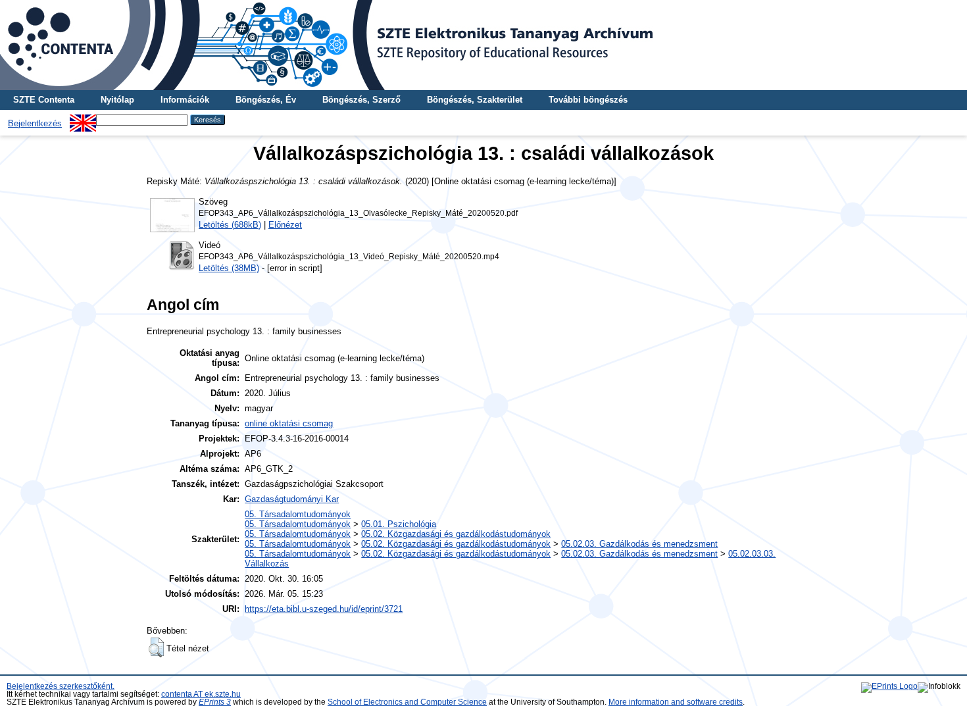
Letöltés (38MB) (229, 268)
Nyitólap (117, 100)
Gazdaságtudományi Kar (292, 499)
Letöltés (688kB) (230, 225)
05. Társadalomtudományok (298, 514)
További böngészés (588, 100)
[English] (83, 119)
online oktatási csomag (289, 423)
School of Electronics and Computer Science (407, 702)
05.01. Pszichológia (398, 524)
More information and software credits (675, 702)
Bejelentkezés (35, 123)
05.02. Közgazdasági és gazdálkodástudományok (456, 534)
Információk (185, 100)
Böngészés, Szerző (361, 100)
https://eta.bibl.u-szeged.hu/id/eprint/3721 (324, 609)
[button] (156, 647)
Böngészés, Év (266, 100)
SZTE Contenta (43, 100)
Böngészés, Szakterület (474, 100)
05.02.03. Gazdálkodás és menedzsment (639, 544)
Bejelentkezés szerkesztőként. (60, 686)
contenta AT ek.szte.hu (201, 694)
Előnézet (285, 225)
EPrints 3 (215, 702)
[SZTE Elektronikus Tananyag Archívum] (483, 45)
